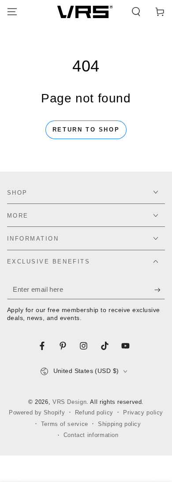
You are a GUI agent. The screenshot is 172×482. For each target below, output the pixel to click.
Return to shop (86, 129)
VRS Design (69, 402)
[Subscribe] (159, 290)
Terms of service (64, 424)
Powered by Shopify (37, 413)
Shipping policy (119, 424)
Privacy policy (143, 413)
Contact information (91, 435)
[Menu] (12, 12)
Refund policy (94, 413)
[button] (136, 12)
